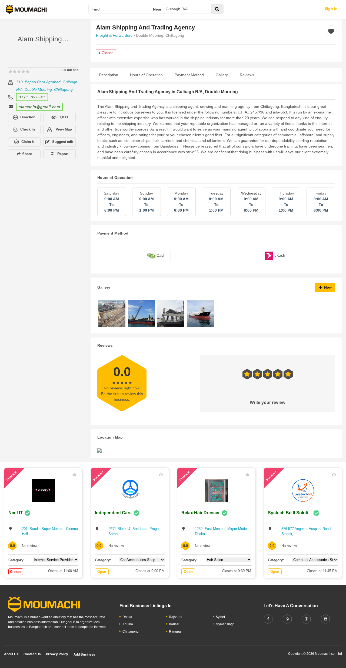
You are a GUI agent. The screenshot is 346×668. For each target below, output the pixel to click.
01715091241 (32, 97)
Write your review (267, 402)
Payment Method (189, 75)
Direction (27, 117)
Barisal (174, 624)
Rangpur (175, 631)
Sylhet (220, 617)
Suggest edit (62, 142)
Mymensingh (225, 624)
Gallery (222, 75)
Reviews (247, 75)
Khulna (127, 624)
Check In (27, 129)
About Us (11, 654)
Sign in (331, 8)
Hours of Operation (146, 75)
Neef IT (15, 512)
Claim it (27, 142)
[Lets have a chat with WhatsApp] (287, 619)
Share (26, 154)
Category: (16, 560)
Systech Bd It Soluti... (289, 512)
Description (108, 75)
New (327, 287)
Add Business (84, 654)
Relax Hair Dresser (200, 512)
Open (101, 572)
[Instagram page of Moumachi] (306, 619)
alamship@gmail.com (39, 107)
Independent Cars (113, 512)
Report (62, 154)
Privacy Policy (57, 654)
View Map (63, 129)
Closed (16, 572)
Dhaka (127, 617)
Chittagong (130, 631)
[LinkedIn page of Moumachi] (325, 619)
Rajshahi (175, 617)
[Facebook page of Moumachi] (268, 619)
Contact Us (32, 654)
